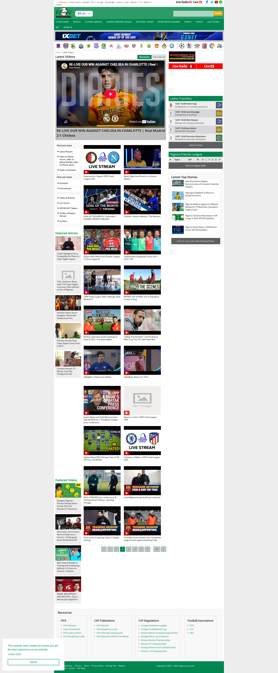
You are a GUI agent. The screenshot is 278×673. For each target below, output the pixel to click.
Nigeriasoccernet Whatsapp (221, 2)
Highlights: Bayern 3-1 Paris (136, 377)
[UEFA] (182, 46)
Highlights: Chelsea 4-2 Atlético (97, 377)
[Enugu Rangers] (126, 46)
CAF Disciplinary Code (107, 629)
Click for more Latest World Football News (195, 241)
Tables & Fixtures (67, 197)
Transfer (85, 2)
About (86, 665)
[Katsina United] (104, 46)
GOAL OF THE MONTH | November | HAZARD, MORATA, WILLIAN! (100, 217)
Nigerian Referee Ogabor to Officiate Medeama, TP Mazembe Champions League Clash (201, 207)
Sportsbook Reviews (169, 21)
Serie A (119, 2)
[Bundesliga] (204, 46)
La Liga (100, 2)
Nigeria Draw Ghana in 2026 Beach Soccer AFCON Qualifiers (201, 228)
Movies (134, 2)
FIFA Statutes (69, 625)
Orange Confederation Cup (154, 629)
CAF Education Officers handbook (113, 636)
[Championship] (189, 46)
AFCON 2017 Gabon (68, 208)
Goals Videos (74, 2)
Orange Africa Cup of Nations (155, 636)
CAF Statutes (103, 625)
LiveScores (62, 2)
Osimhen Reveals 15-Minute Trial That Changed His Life (66, 371)
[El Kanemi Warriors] (149, 46)
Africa (187, 21)
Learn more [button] (14, 654)
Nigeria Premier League (119, 21)
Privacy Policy (97, 665)
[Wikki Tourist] (156, 46)
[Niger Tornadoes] (96, 46)
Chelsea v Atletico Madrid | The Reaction (142, 216)
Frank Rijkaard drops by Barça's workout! (142, 497)
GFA (192, 632)
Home (58, 52)
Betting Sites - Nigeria (115, 665)
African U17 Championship (153, 643)
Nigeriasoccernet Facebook (208, 2)
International (159, 57)
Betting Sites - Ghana (65, 668)
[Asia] (219, 46)
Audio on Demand (68, 170)
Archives (63, 221)
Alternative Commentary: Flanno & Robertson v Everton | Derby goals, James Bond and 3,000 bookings (68, 537)
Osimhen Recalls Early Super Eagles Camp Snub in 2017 (68, 343)
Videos (199, 21)
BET (57, 27)
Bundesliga (109, 2)
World (77, 21)
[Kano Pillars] (73, 46)
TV (140, 2)
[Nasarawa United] (141, 46)
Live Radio (184, 2)
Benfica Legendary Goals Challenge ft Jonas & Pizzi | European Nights (100, 338)
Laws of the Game (71, 629)
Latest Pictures (66, 151)
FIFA (192, 625)
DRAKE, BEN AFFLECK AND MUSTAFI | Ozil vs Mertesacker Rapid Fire (67, 597)
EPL (93, 2)
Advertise (68, 665)
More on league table (195, 165)
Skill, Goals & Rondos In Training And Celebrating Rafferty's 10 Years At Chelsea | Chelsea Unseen (68, 568)
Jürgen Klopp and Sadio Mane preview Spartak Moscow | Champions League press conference (101, 420)
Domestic (144, 57)
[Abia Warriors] (111, 46)
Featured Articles (66, 233)
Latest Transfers (181, 98)
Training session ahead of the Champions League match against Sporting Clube (142, 538)
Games (59, 4)
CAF (192, 629)
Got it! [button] (33, 662)
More (67, 27)
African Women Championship (155, 640)
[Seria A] (197, 46)
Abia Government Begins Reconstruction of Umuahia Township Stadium (202, 184)
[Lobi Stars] (58, 46)
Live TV (198, 2)
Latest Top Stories (184, 177)
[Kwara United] (164, 46)
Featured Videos (66, 480)
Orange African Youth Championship (158, 647)
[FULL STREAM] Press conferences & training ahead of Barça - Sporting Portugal (100, 500)
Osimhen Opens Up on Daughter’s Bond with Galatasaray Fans (67, 315)
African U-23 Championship (154, 651)
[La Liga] (212, 46)
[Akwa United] (66, 46)
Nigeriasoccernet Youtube (216, 2)
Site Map (81, 668)
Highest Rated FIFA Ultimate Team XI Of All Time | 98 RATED (101, 458)
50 (157, 549)
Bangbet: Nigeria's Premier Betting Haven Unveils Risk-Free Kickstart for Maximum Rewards (67, 506)
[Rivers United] (119, 46)
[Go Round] (172, 46)
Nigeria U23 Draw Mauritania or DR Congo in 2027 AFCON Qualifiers (201, 217)
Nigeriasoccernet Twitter (212, 2)
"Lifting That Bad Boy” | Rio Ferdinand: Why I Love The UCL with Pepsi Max (141, 338)
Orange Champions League (154, 625)
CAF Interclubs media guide (110, 632)
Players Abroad (93, 21)
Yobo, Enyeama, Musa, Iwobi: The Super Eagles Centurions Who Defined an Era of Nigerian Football (68, 287)
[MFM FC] (134, 46)
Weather (147, 2)
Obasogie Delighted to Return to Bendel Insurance (199, 194)
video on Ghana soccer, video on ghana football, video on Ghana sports (69, 160)
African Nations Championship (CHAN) (159, 632)
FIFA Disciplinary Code (73, 636)
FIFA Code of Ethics (72, 632)
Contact (78, 665)
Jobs (126, 2)
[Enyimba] (81, 46)
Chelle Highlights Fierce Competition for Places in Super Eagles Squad (68, 256)
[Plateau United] (88, 46)
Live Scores (213, 21)
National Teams (144, 21)
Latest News (62, 21)
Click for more (195, 145)
